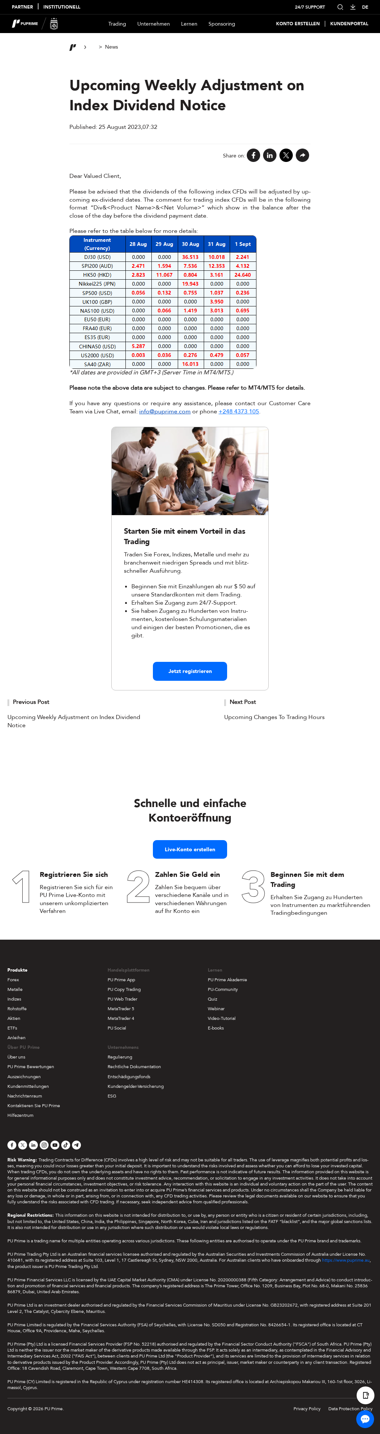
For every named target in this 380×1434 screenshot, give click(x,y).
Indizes (14, 999)
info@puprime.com (165, 411)
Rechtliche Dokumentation (134, 1067)
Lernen (189, 23)
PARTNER (22, 7)
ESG (112, 1096)
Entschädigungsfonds (129, 1077)
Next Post (243, 702)
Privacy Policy (307, 1409)
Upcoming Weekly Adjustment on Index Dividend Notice (73, 721)
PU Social (117, 1028)
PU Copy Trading (124, 989)
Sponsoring (222, 23)
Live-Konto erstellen (190, 849)
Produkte (17, 970)
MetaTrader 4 (121, 1018)
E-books (216, 1028)
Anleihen (16, 1038)
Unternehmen (153, 23)
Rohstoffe (17, 1009)
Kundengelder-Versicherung (136, 1086)
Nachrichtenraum (24, 1096)
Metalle (15, 989)
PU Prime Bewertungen (30, 1067)
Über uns (16, 1057)
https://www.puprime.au (346, 1260)
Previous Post (31, 702)
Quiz (212, 999)
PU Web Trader (122, 999)
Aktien (13, 1018)
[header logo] (35, 23)
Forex (13, 980)
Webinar (216, 1009)
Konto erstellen (298, 24)
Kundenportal (349, 24)
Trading (117, 23)
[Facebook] (253, 156)
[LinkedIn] (270, 156)
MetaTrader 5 (121, 1009)
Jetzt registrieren (190, 671)
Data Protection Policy (350, 1409)
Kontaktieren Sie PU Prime (33, 1106)
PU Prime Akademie (227, 980)
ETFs (12, 1028)
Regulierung (120, 1057)
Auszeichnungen (24, 1077)
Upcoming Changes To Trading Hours (274, 717)
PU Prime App (121, 980)
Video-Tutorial (222, 1018)
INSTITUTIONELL (61, 7)
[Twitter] (286, 156)
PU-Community (223, 989)
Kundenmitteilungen (28, 1086)
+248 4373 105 (239, 411)
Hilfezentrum (20, 1115)
